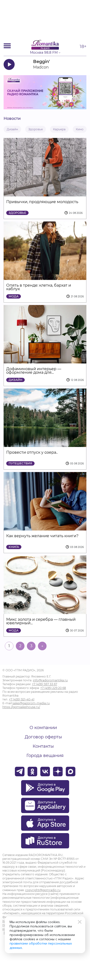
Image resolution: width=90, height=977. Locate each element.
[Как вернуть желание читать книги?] (45, 527)
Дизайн (12, 129)
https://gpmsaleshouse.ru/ (21, 707)
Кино (80, 129)
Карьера (59, 129)
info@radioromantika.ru (50, 680)
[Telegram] (19, 771)
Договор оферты (43, 737)
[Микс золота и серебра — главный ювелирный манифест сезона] (45, 611)
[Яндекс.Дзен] (58, 771)
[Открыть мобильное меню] (7, 45)
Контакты (43, 746)
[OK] (32, 771)
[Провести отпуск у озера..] (45, 444)
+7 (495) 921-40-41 (21, 699)
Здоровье (35, 129)
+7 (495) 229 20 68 (53, 688)
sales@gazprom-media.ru (31, 703)
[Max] (70, 771)
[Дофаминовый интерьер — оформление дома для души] (45, 360)
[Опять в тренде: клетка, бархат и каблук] (45, 277)
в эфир (72, 64)
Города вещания (45, 755)
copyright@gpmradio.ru (42, 890)
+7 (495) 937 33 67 (44, 684)
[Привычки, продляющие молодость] (45, 193)
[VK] (45, 771)
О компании (43, 727)
